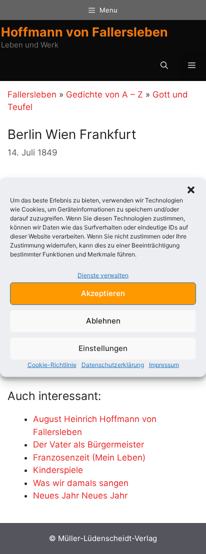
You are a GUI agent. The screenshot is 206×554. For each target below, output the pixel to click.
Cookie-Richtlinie (52, 364)
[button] (191, 190)
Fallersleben (32, 95)
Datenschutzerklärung (113, 364)
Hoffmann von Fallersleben (84, 32)
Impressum (164, 364)
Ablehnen (103, 321)
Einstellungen (103, 348)
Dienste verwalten (103, 275)
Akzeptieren (103, 293)
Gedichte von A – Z (104, 95)
